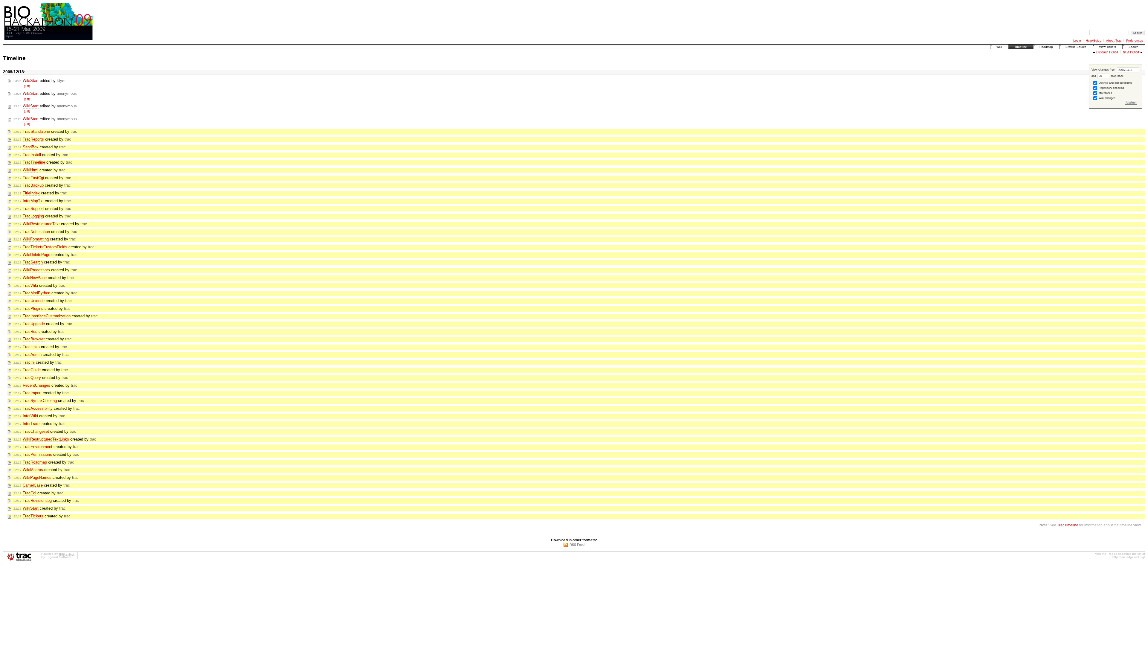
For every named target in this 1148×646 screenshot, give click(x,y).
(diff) (27, 86)
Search (1133, 46)
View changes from (1103, 69)
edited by (39, 80)
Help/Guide (1093, 40)
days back (1116, 75)
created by (45, 131)
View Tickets (1107, 46)
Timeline (1020, 46)
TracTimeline (1067, 525)
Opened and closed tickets (1115, 82)
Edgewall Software (58, 557)
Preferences (1134, 40)
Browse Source (1075, 46)
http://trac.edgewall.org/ (1128, 557)
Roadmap (1046, 46)
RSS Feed (577, 544)
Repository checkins (1111, 87)
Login (1077, 40)
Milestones (1105, 93)
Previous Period (1107, 52)
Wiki (999, 46)
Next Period (1131, 52)
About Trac (1113, 40)
